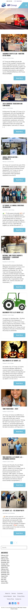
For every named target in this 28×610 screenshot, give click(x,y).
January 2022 (4, 583)
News (14, 596)
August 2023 (4, 567)
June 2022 (3, 577)
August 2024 (4, 557)
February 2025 (4, 555)
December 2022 (5, 571)
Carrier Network (8, 596)
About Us (7, 593)
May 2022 (3, 579)
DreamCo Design (14, 608)
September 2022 (5, 574)
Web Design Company (22, 607)
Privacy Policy (20, 596)
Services (13, 593)
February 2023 (4, 569)
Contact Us (18, 599)
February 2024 (4, 559)
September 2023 (5, 565)
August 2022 (4, 576)
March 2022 (4, 581)
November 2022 (5, 572)
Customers (20, 593)
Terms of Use (10, 599)
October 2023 (4, 564)
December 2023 (5, 560)
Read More (19, 78)
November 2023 (5, 562)
